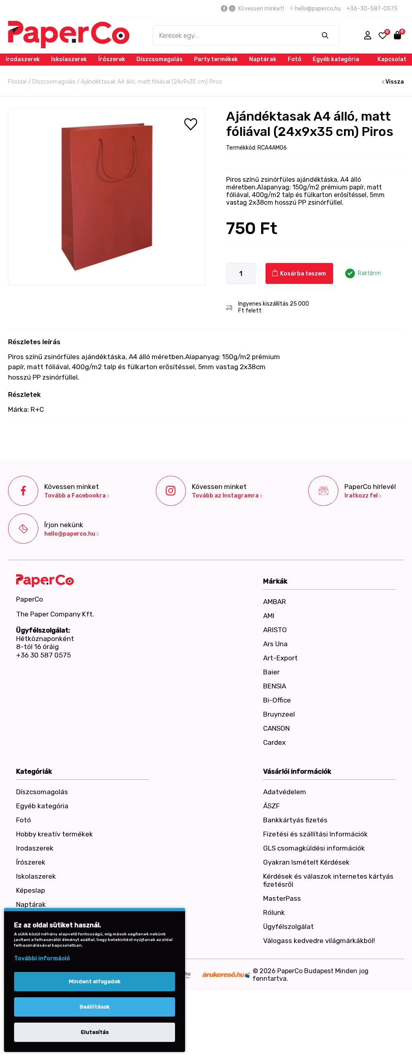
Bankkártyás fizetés (295, 820)
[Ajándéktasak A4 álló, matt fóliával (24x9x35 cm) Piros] (107, 197)
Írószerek (111, 59)
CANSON (276, 728)
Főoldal (17, 81)
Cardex (274, 742)
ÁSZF (271, 806)
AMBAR (274, 602)
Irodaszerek (23, 59)
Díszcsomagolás (159, 59)
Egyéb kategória (336, 59)
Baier (271, 672)
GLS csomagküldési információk (314, 848)
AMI (268, 616)
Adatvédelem (284, 792)
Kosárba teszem (302, 273)
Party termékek (216, 59)
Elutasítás (95, 1032)
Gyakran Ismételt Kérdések (306, 862)
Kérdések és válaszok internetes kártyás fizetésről (328, 880)
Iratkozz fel (361, 496)
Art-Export (280, 658)
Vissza (394, 81)
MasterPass (282, 898)
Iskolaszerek (69, 59)
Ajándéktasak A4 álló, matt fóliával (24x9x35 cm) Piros (151, 81)
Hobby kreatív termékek (54, 834)
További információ (42, 958)
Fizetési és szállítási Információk (315, 834)
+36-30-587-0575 (372, 8)
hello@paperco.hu (317, 8)
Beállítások (94, 1007)
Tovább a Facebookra (75, 496)
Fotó (294, 59)
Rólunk (274, 912)
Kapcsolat (391, 59)
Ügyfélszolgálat (288, 926)
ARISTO (275, 630)
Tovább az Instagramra (226, 496)
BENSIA (274, 686)
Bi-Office (277, 700)
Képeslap (30, 890)
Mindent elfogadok (94, 981)
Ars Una (275, 644)
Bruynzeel (279, 714)
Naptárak (262, 59)
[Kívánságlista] (382, 35)
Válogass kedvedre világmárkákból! (319, 941)
